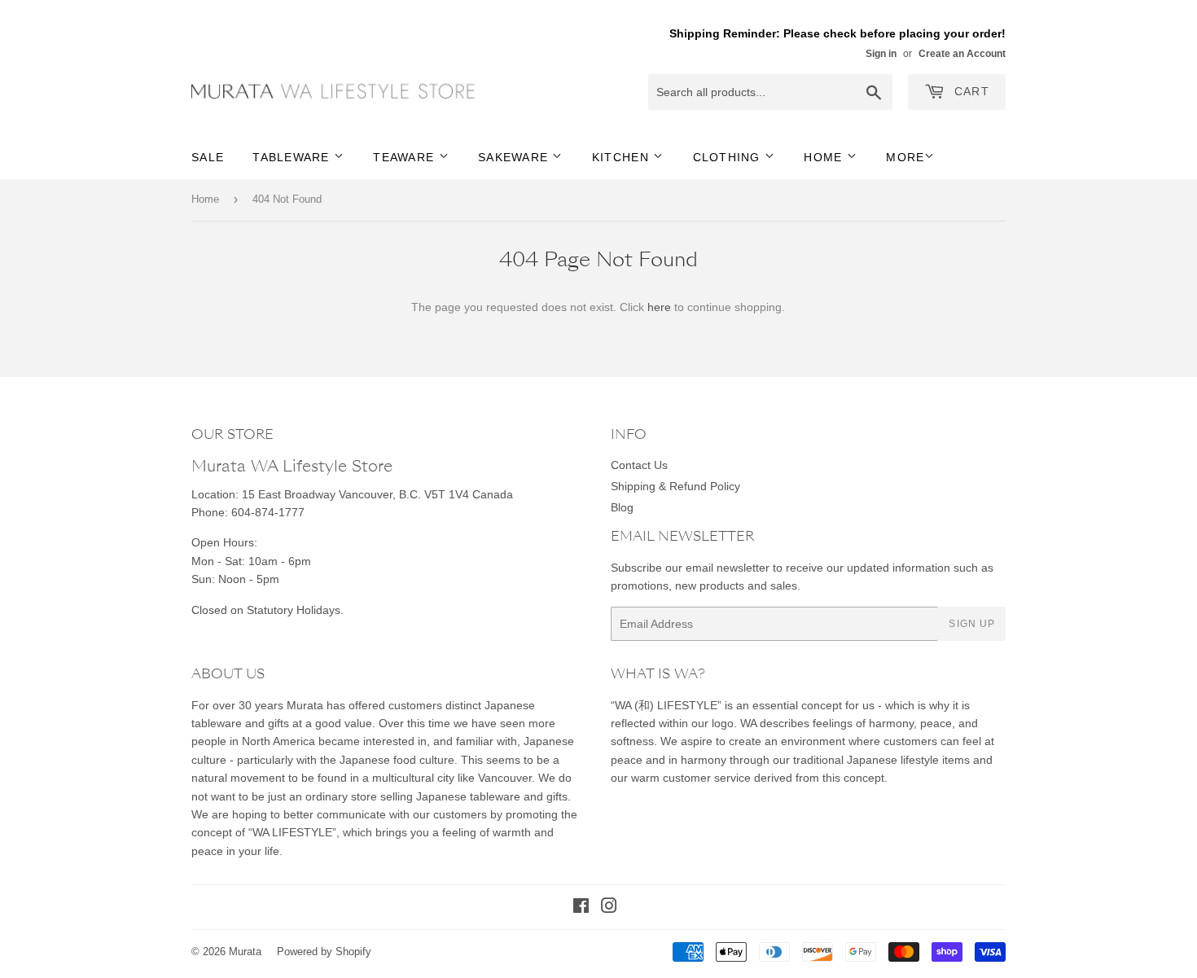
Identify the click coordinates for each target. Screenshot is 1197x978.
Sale (207, 157)
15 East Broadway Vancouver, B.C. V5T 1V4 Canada (377, 494)
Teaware (405, 157)
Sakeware (515, 157)
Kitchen (622, 157)
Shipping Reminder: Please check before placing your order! (837, 33)
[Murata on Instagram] (609, 907)
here (659, 307)
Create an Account (962, 53)
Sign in (881, 53)
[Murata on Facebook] (581, 907)
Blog (622, 507)
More (905, 157)
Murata (245, 951)
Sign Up (972, 623)
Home (825, 157)
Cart (969, 91)
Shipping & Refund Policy (675, 486)
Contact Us (639, 464)
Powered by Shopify (324, 951)
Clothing (729, 157)
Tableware (293, 157)
